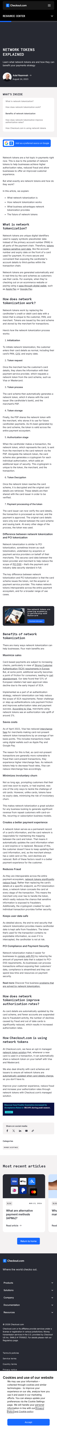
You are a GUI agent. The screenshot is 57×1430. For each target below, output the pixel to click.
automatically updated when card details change (28, 1075)
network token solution (15, 1052)
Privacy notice (10, 1369)
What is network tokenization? (19, 101)
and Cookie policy (23, 1411)
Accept (28, 1422)
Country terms (10, 1364)
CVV (17, 353)
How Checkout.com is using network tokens (26, 128)
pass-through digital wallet (32, 285)
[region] (28, 1400)
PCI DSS (17, 564)
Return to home (28, 1241)
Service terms (9, 1358)
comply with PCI (26, 956)
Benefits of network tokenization (20, 113)
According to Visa (21, 708)
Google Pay (26, 289)
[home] (16, 5)
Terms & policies (11, 1353)
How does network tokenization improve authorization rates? (24, 121)
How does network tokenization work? (23, 107)
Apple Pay (11, 289)
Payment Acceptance (11, 1147)
